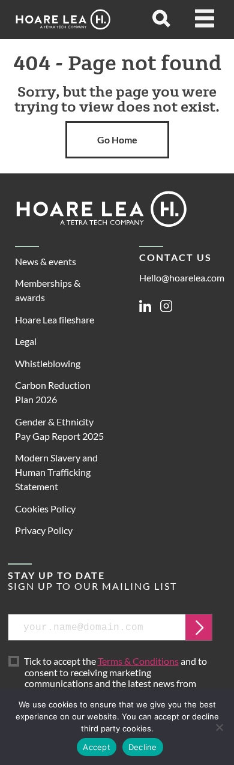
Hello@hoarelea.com (181, 277)
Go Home (117, 139)
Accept (96, 747)
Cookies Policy (45, 508)
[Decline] (219, 727)
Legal (26, 341)
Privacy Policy (44, 530)
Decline (142, 747)
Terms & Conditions (138, 661)
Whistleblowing (47, 363)
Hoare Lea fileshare (54, 319)
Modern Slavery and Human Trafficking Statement (56, 472)
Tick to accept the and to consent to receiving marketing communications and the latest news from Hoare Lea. (116, 678)
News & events (45, 261)
